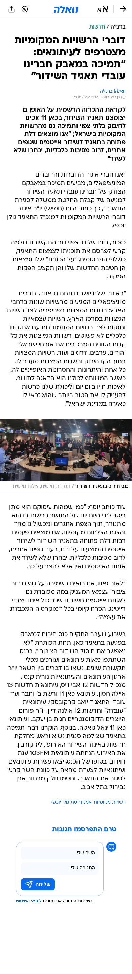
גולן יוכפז (60, 802)
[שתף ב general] (11, 9)
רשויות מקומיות (110, 802)
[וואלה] (66, 9)
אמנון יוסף (81, 802)
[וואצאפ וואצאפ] (24, 9)
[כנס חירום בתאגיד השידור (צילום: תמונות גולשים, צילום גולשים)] (66, 456)
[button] (102, 9)
